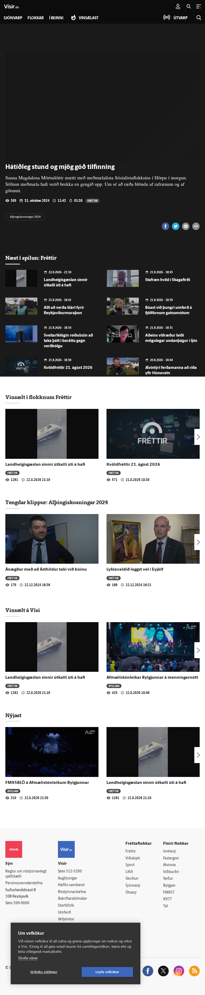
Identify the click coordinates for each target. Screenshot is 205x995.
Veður (168, 879)
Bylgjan (114, 686)
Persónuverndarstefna (23, 883)
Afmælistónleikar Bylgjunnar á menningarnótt (152, 678)
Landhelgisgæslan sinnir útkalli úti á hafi (45, 465)
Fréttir (92, 200)
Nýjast (13, 715)
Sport (130, 865)
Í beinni (56, 18)
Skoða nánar (28, 958)
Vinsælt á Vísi (22, 610)
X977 (167, 899)
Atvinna (169, 865)
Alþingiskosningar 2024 (25, 217)
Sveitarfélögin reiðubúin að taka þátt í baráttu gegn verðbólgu (68, 341)
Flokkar (35, 18)
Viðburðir (171, 872)
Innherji (169, 852)
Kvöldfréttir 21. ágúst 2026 (68, 368)
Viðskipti (132, 858)
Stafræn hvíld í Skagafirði (167, 280)
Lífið (129, 872)
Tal (165, 906)
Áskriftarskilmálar (72, 899)
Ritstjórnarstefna (72, 892)
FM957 (169, 893)
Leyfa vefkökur (107, 972)
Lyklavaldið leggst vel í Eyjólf (135, 569)
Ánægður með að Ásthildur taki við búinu (46, 569)
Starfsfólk (66, 906)
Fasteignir (171, 858)
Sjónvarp (132, 886)
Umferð (64, 913)
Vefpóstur (66, 919)
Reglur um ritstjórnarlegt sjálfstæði (25, 874)
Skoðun (131, 879)
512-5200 (74, 872)
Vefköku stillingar (43, 972)
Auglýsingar (67, 878)
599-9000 (21, 903)
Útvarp (130, 893)
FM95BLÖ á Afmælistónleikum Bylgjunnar (47, 783)
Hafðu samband (71, 885)
